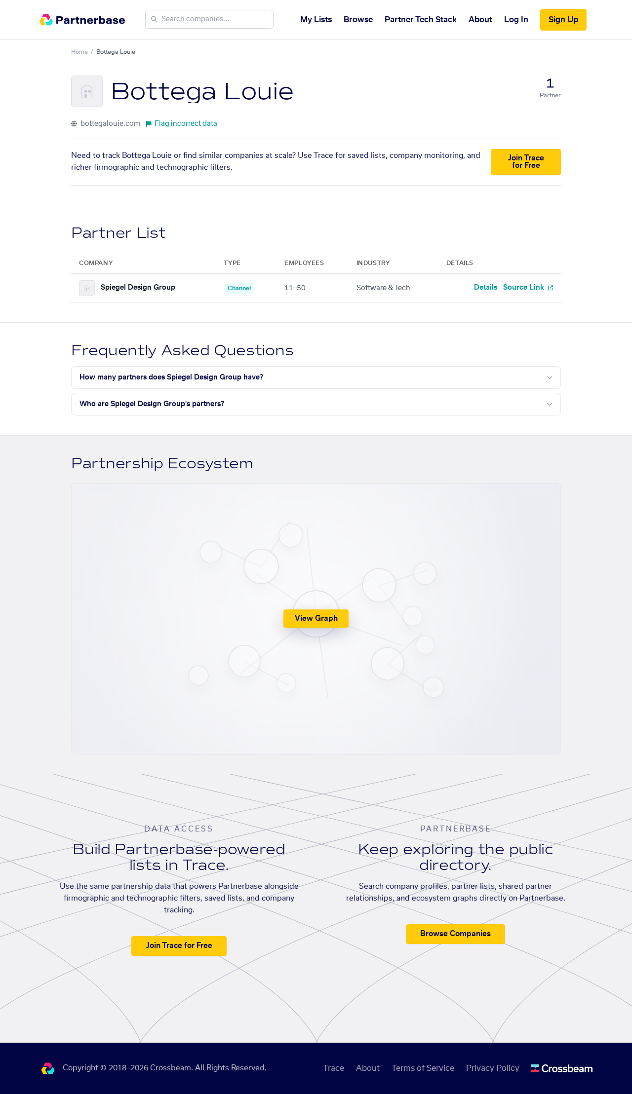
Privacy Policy (492, 1068)
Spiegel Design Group (138, 287)
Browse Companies (455, 934)
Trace (333, 1068)
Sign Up (563, 20)
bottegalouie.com (109, 123)
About (480, 20)
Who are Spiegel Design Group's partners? (151, 404)
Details (485, 287)
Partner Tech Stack (421, 20)
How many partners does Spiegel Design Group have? (171, 377)
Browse (358, 20)
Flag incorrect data (186, 123)
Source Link (524, 287)
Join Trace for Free (526, 161)
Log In (516, 20)
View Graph (316, 618)
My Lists (316, 20)
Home (79, 52)
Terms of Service (423, 1068)
